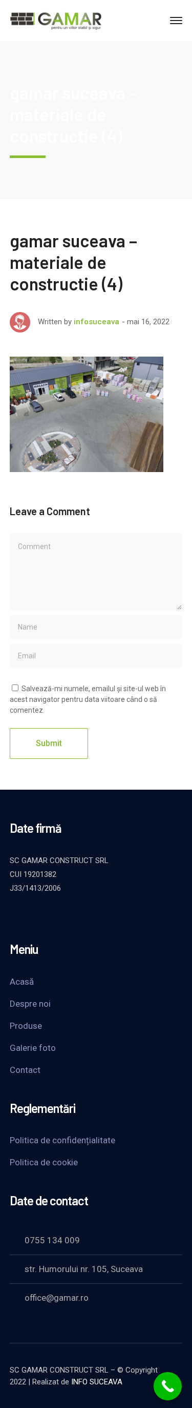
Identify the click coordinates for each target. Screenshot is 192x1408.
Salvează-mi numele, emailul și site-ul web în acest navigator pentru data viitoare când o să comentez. (88, 699)
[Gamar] (56, 20)
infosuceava (96, 321)
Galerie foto (33, 1048)
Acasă (22, 981)
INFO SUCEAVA (96, 1381)
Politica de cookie (44, 1162)
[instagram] (92, 916)
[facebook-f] (40, 916)
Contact (25, 1070)
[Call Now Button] (168, 1386)
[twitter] (15, 916)
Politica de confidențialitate (62, 1140)
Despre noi (30, 1004)
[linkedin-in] (66, 916)
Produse (26, 1026)
